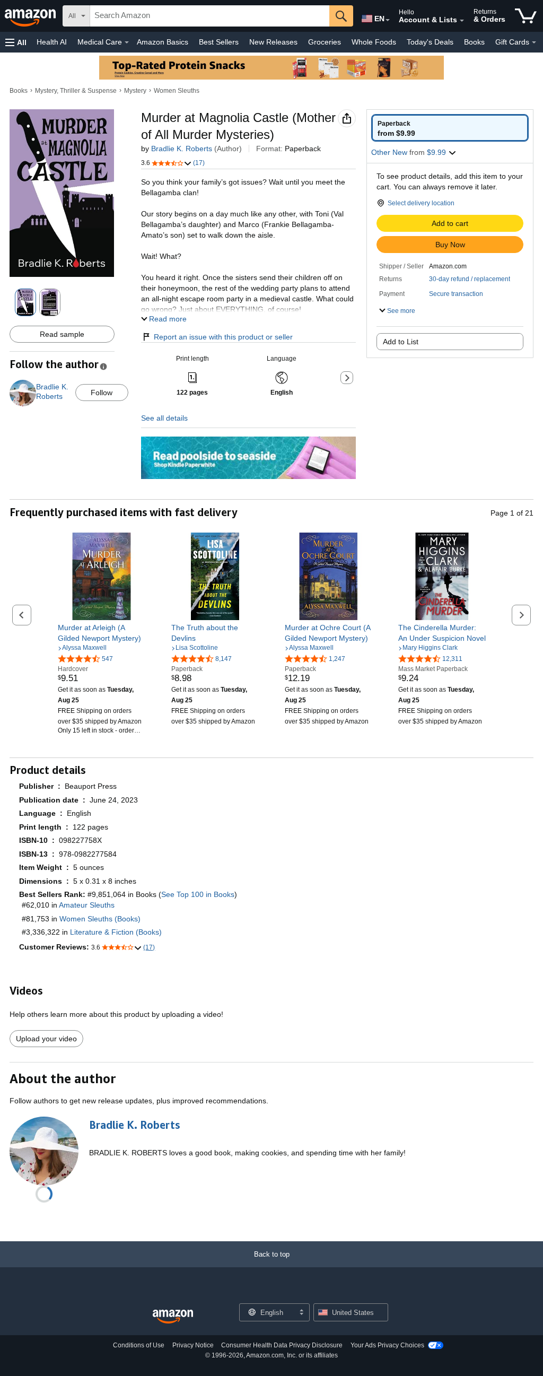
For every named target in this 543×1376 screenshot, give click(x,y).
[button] (16, 42)
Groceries (324, 42)
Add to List (400, 341)
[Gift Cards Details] (534, 42)
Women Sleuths (176, 90)
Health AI (52, 42)
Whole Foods (374, 42)
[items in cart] (525, 16)
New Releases (273, 42)
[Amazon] (31, 16)
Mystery (135, 90)
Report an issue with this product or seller (223, 337)
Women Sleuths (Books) (100, 919)
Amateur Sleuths (87, 905)
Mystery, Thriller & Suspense (76, 90)
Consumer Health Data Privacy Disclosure (282, 1345)
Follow (101, 392)
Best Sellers (219, 42)
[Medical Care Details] (127, 42)
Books (474, 42)
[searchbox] (209, 16)
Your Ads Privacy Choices (387, 1345)
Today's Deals (430, 42)
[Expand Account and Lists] (462, 21)
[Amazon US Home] (173, 1317)
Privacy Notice (193, 1345)
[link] (101, 632)
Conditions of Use (138, 1345)
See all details (164, 418)
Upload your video (46, 1038)
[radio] (450, 128)
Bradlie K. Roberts (181, 148)
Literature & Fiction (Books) (116, 932)
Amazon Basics (162, 42)
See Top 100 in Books (197, 894)
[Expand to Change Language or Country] (388, 20)
